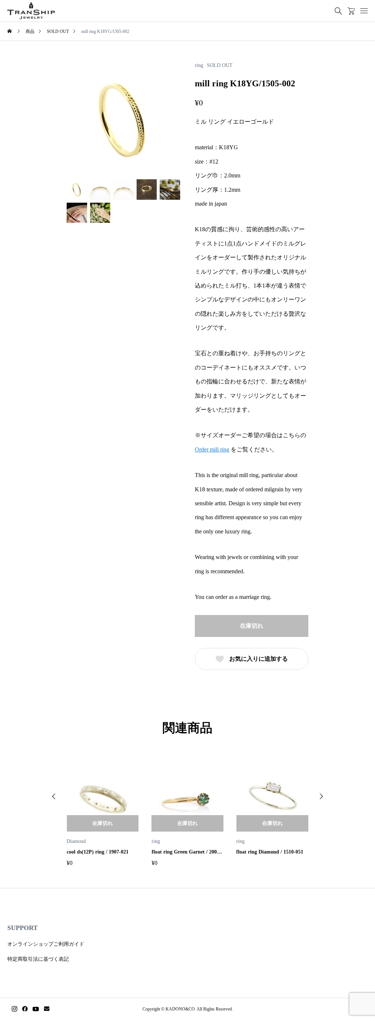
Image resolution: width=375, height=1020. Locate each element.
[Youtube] (36, 1009)
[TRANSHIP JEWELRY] (31, 11)
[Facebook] (25, 1009)
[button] (54, 796)
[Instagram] (14, 1009)
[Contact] (46, 1009)
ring (199, 65)
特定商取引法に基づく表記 (38, 959)
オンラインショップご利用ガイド (45, 944)
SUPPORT (22, 927)
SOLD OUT (220, 65)
